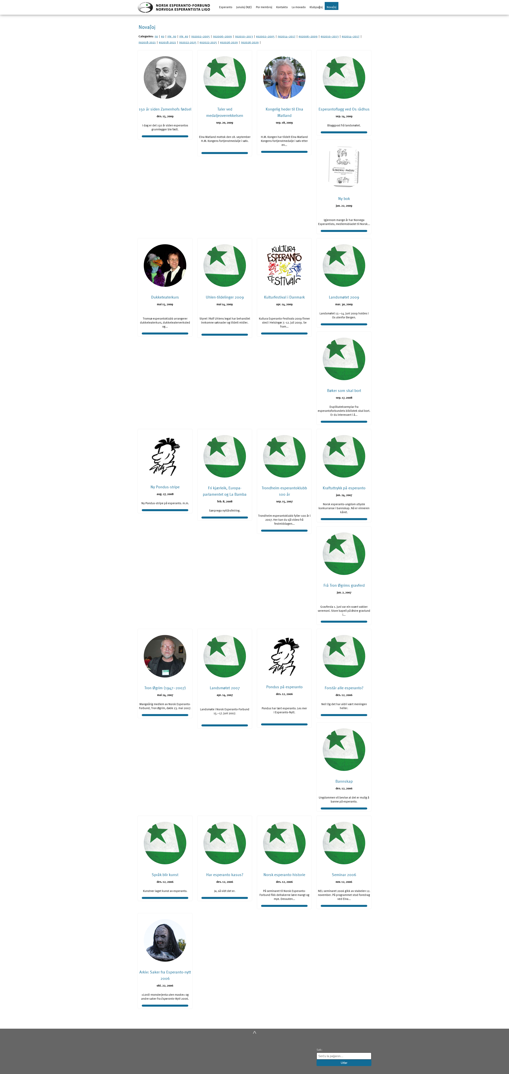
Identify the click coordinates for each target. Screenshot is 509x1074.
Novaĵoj (331, 7)
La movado (299, 7)
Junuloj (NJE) (244, 7)
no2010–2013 (244, 36)
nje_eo (183, 36)
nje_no (171, 36)
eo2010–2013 (330, 36)
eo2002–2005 (265, 36)
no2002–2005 (200, 36)
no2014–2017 (286, 36)
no (156, 36)
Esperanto (225, 7)
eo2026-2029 (229, 42)
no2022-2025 (187, 42)
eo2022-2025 (208, 42)
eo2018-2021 (167, 42)
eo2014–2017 (350, 36)
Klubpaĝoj (316, 7)
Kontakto (282, 7)
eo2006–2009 (308, 36)
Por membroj (264, 7)
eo (162, 36)
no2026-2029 (250, 42)
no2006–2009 (222, 36)
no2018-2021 (147, 42)
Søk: (320, 1049)
